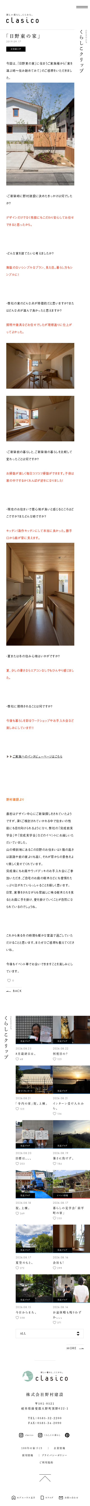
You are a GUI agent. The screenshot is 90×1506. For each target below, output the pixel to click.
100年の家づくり (32, 1448)
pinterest (68, 1435)
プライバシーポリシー (55, 1455)
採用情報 (26, 1455)
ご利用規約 (45, 1462)
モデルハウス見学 (26, 1498)
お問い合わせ (71, 1498)
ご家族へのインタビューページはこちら (37, 756)
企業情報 (58, 1448)
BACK (17, 991)
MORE (71, 1348)
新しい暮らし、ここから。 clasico (22, 18)
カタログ (49, 1498)
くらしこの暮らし (52, 1435)
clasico (29, 1435)
